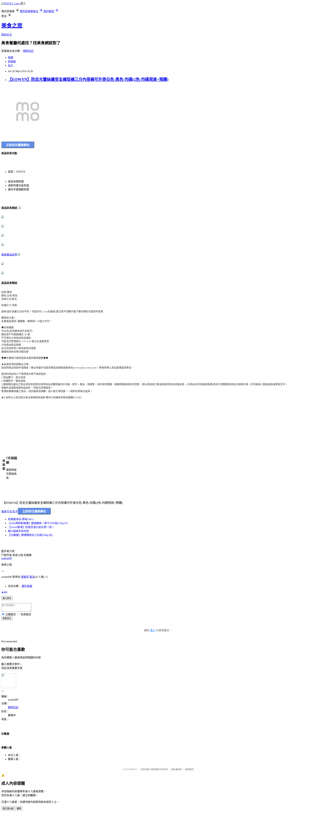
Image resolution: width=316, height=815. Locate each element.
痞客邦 (25, 576)
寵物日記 (28, 51)
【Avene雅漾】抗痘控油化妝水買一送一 (31, 527)
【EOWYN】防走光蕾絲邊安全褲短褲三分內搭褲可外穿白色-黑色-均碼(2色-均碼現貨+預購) (88, 79)
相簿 (10, 57)
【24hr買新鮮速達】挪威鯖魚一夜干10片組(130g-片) (38, 523)
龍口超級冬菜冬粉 (18, 531)
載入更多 (7, 598)
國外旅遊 (27, 586)
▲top (4, 591)
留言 (32, 576)
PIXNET (133, 769)
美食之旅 (11, 25)
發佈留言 (7, 618)
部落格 (12, 61)
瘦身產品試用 (9, 254)
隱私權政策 (176, 769)
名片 (10, 65)
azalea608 (6, 558)
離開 (19, 808)
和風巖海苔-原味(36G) (20, 519)
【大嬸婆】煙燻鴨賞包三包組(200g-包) (30, 535)
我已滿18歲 (8, 808)
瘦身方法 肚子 (9, 511)
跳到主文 (6, 34)
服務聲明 (189, 769)
